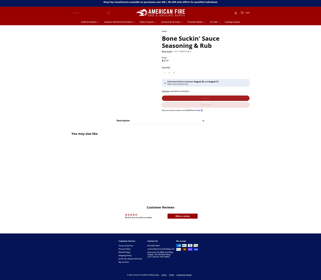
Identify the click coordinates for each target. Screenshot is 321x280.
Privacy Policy (124, 249)
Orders (164, 275)
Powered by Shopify (184, 275)
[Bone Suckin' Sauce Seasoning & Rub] (85, 163)
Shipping (165, 91)
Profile (171, 275)
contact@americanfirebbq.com (161, 249)
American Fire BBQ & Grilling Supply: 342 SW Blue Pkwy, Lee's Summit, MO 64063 (160, 254)
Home (164, 31)
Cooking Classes (232, 22)
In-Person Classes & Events (130, 258)
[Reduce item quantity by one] (164, 72)
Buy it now (206, 104)
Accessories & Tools (171, 22)
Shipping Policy (125, 255)
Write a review (182, 216)
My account (123, 262)
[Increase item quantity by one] (174, 72)
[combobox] (91, 13)
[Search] (109, 13)
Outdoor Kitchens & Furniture (118, 22)
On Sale (214, 22)
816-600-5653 (153, 245)
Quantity (166, 67)
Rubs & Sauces (147, 22)
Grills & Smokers (89, 22)
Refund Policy (124, 252)
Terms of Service (125, 245)
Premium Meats (195, 22)
